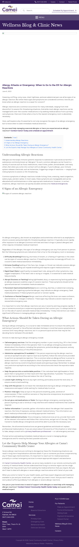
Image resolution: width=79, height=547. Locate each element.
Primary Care (36, 519)
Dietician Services (38, 528)
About (31, 507)
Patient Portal (62, 519)
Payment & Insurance (65, 516)
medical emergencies (59, 184)
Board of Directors (38, 510)
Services (32, 515)
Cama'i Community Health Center (40, 540)
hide (14, 137)
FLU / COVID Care (62, 499)
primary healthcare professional (38, 431)
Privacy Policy (58, 540)
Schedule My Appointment (63, 10)
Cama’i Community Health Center (18, 463)
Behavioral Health (38, 525)
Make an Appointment (66, 507)
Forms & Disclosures (65, 510)
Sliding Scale (62, 513)
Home (31, 502)
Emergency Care (37, 522)
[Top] (76, 544)
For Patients (60, 503)
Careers (58, 531)
